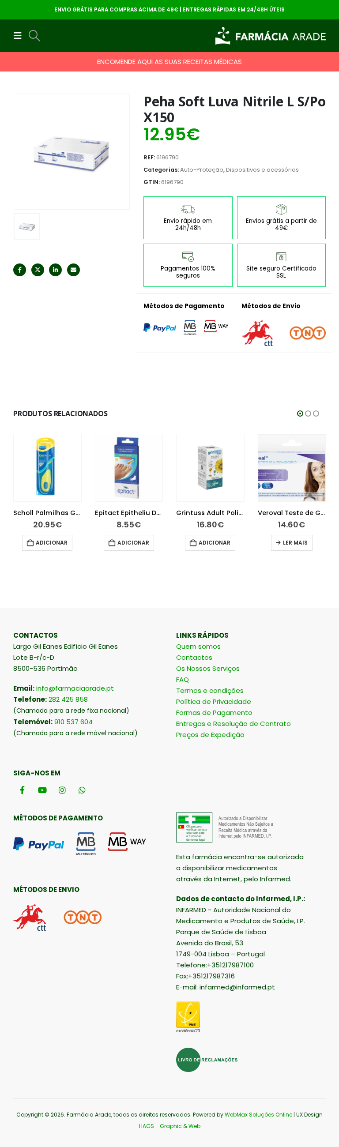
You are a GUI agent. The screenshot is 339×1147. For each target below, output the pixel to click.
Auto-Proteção (201, 169)
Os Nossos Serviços (208, 668)
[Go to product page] (47, 468)
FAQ (182, 679)
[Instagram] (62, 790)
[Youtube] (42, 790)
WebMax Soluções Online (258, 1114)
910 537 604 (73, 721)
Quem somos (198, 646)
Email (73, 269)
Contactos (194, 657)
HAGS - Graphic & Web (169, 1126)
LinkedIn (55, 269)
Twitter (37, 269)
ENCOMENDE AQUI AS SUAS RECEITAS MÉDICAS (169, 61)
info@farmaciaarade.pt (75, 688)
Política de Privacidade (213, 701)
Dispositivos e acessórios (262, 169)
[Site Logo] (270, 36)
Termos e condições (210, 690)
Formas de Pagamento (214, 712)
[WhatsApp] (82, 790)
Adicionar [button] (52, 542)
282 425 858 (68, 699)
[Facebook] (22, 790)
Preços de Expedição (210, 734)
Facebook (19, 269)
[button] (20, 35)
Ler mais (295, 542)
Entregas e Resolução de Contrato (233, 723)
